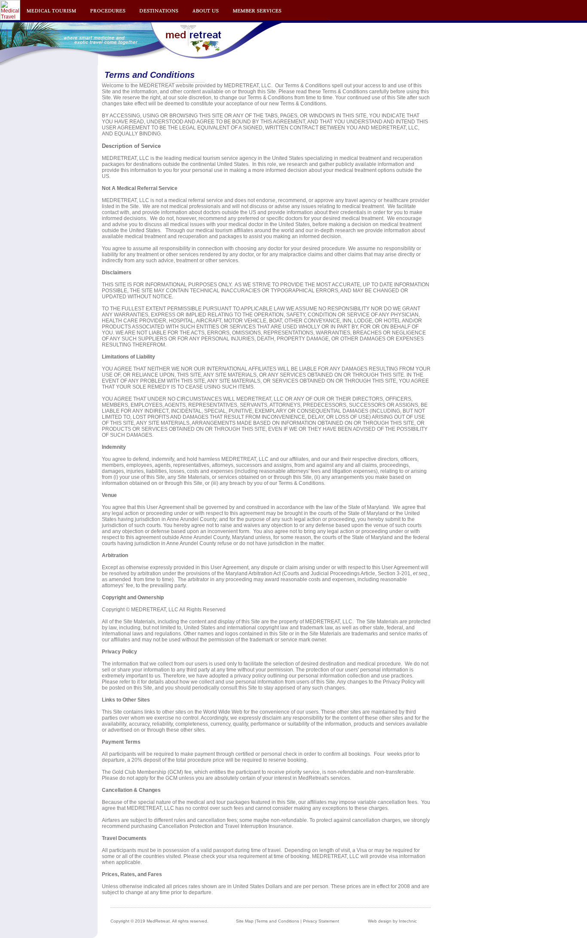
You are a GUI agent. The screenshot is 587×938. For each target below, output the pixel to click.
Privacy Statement (321, 921)
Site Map (245, 921)
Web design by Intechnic (392, 921)
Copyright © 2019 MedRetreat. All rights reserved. (159, 921)
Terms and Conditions (277, 921)
